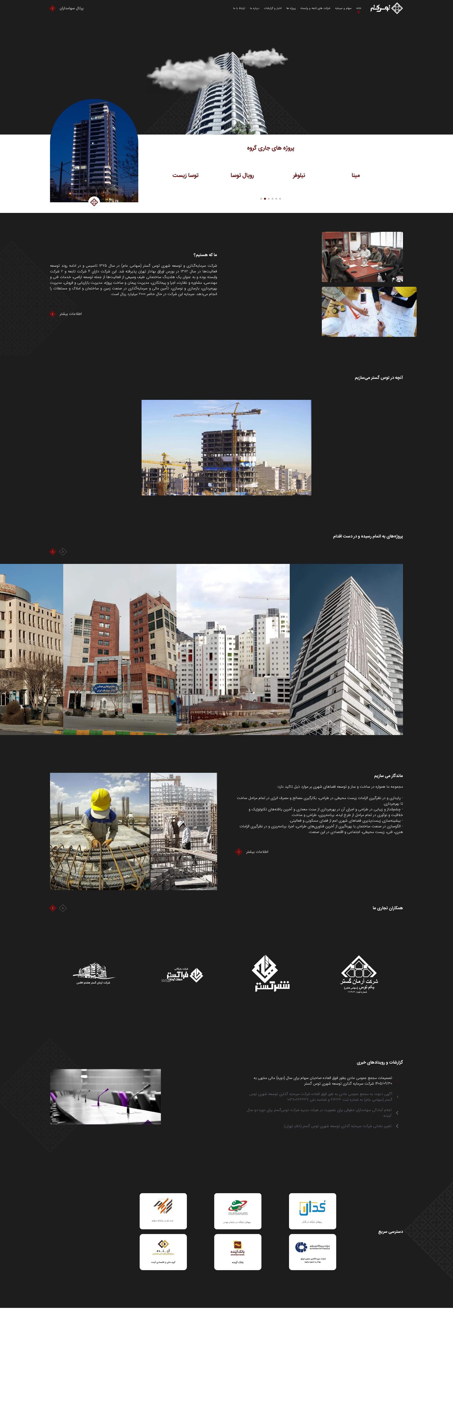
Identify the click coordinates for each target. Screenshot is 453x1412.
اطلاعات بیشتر (71, 314)
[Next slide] (63, 552)
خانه (358, 8)
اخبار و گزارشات (273, 8)
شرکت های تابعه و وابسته (315, 8)
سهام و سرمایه (343, 8)
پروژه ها (291, 8)
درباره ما (254, 8)
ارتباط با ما (239, 8)
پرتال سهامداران (72, 8)
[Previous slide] (52, 552)
